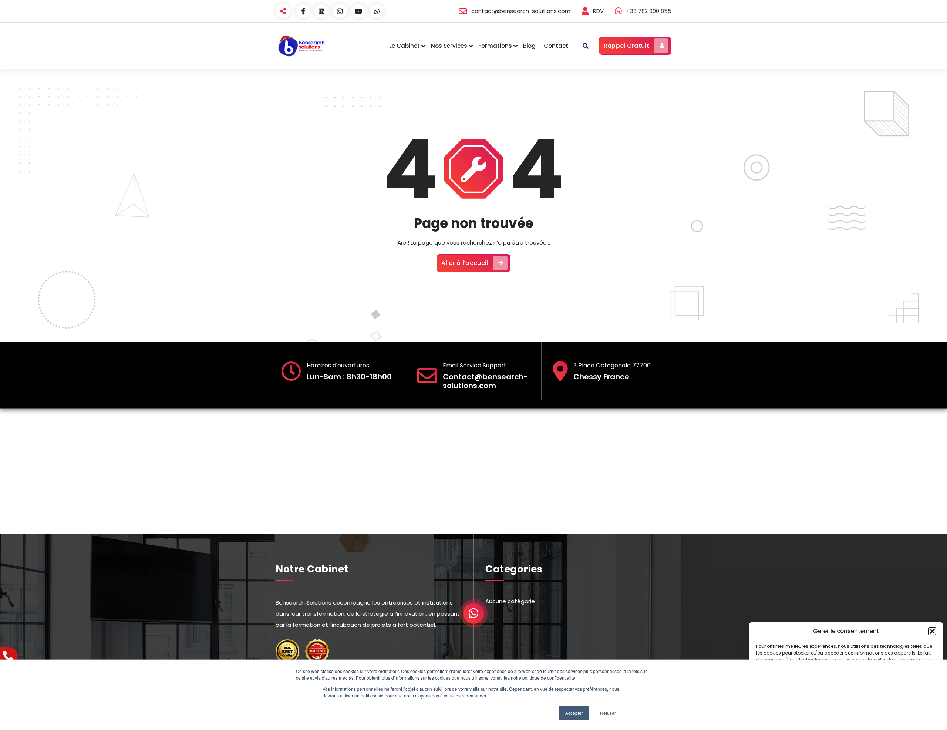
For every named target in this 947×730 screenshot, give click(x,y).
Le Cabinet (404, 46)
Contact (556, 46)
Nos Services (449, 46)
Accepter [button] (574, 713)
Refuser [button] (608, 713)
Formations (495, 46)
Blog (529, 46)
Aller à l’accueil (464, 263)
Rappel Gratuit (626, 45)
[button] (932, 631)
